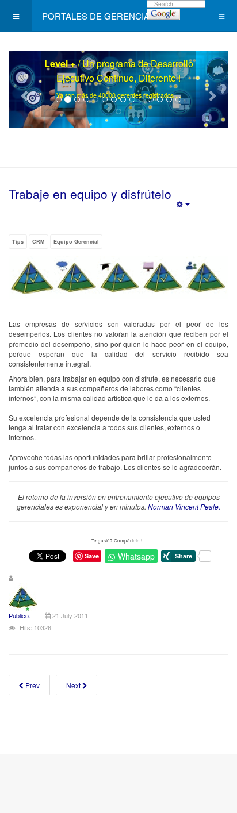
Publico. (19, 615)
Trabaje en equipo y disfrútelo (90, 193)
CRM (38, 241)
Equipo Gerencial (76, 241)
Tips (18, 241)
